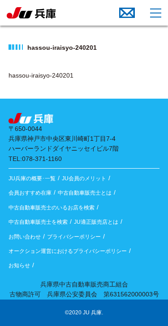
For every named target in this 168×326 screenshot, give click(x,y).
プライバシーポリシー (74, 237)
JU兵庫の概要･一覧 (32, 178)
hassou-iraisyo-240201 (41, 75)
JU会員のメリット (84, 178)
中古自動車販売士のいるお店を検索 (52, 207)
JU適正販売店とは (96, 222)
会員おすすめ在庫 (30, 193)
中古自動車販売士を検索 (38, 222)
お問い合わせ (25, 237)
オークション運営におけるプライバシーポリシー (68, 251)
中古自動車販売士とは (85, 193)
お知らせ (19, 265)
